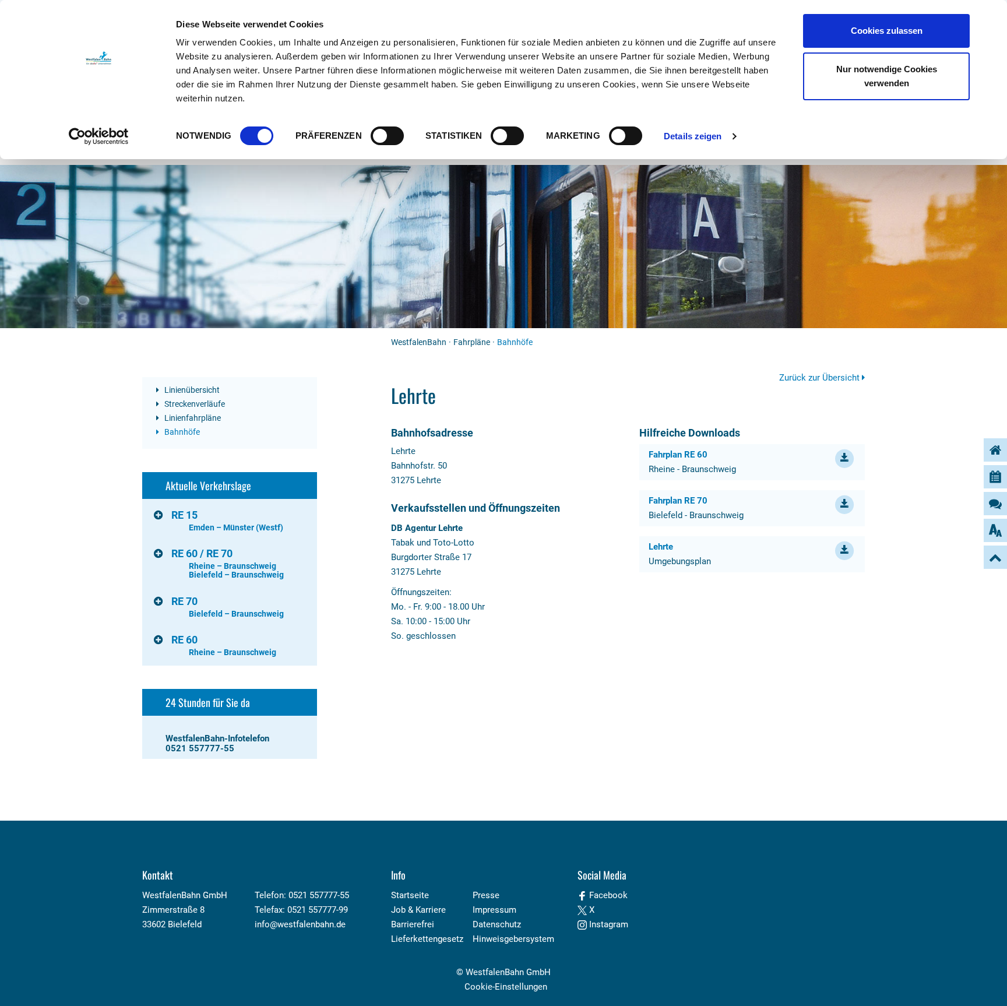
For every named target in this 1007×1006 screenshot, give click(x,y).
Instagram (607, 924)
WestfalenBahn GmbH (508, 972)
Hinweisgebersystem (513, 939)
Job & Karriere (418, 910)
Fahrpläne (471, 342)
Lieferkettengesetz (427, 939)
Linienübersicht (191, 390)
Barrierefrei (412, 924)
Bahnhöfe (181, 432)
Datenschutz (497, 924)
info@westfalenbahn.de (300, 924)
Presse (486, 895)
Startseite (410, 895)
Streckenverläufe (194, 404)
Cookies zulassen (887, 31)
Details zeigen (692, 136)
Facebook (607, 895)
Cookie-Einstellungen (505, 987)
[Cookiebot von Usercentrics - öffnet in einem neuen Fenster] (99, 136)
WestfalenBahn (418, 342)
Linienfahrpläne (192, 418)
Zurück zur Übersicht (820, 377)
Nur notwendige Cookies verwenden (886, 76)
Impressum (494, 910)
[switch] (387, 135)
